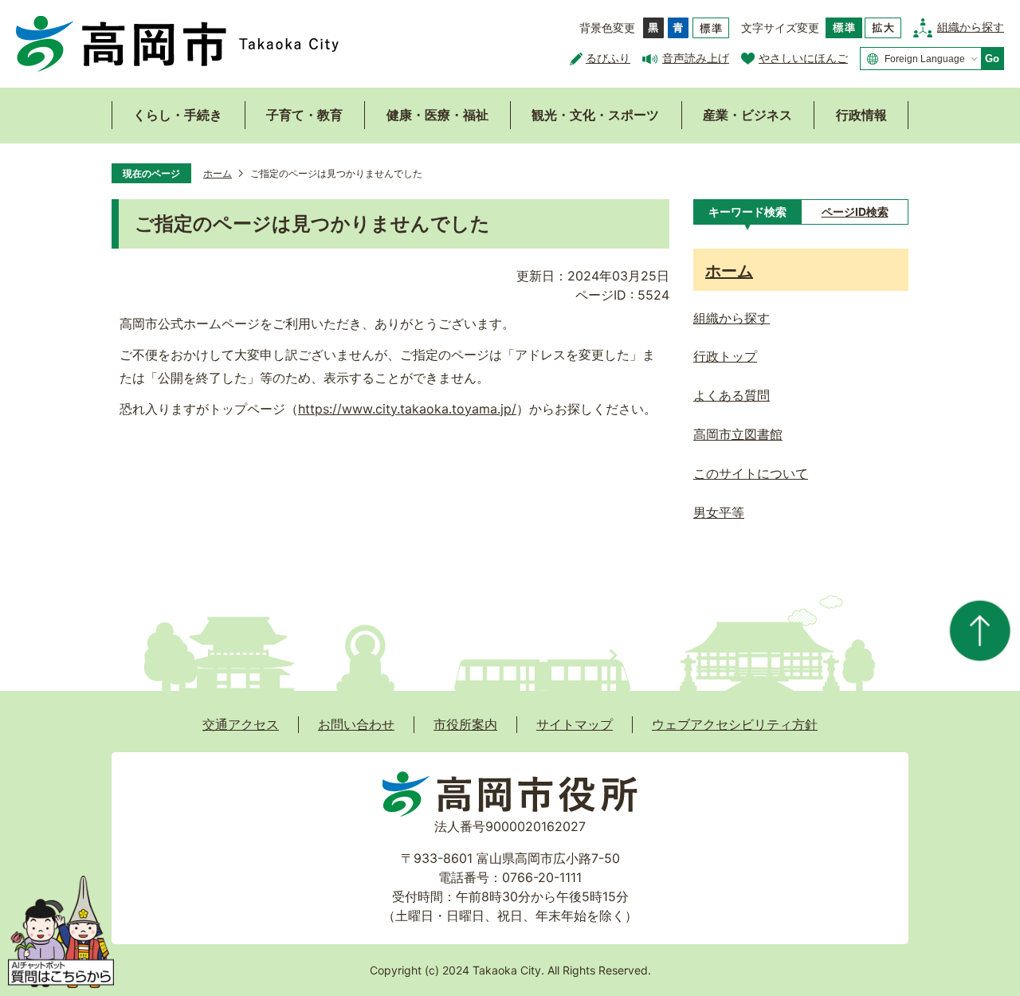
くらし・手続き (177, 115)
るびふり (608, 58)
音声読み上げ (695, 58)
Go (992, 59)
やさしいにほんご (803, 58)
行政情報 (861, 115)
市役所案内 (465, 724)
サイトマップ (574, 724)
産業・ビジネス (747, 115)
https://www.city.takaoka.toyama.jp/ (407, 409)
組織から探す (970, 26)
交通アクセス (240, 724)
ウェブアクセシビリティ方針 (735, 724)
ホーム (217, 173)
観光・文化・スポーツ (595, 115)
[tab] (747, 212)
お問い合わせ (356, 724)
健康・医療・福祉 (437, 115)
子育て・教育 (304, 115)
